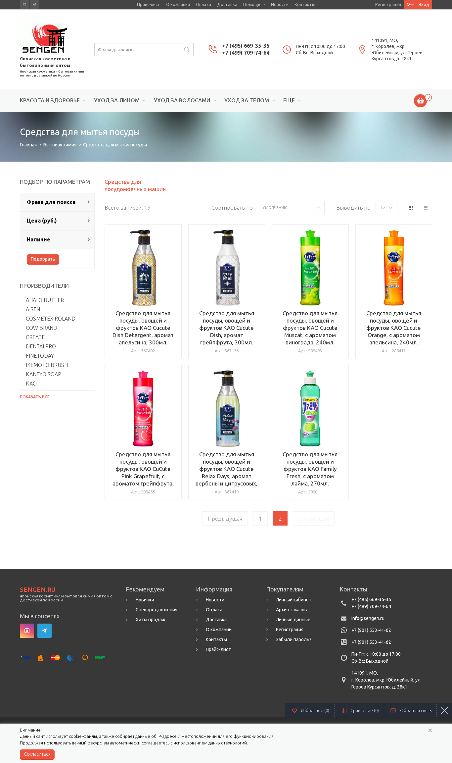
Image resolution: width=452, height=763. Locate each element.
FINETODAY (40, 356)
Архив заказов (291, 609)
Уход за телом (246, 100)
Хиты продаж (150, 619)
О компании (178, 4)
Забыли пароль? (293, 639)
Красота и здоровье (50, 100)
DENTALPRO (41, 346)
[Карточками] (410, 207)
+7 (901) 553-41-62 (371, 630)
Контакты (304, 4)
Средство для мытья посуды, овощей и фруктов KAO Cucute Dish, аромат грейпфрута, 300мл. (226, 327)
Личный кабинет (293, 599)
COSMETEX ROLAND (50, 319)
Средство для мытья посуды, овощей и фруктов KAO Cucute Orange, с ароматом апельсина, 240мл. (393, 327)
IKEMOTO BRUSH (47, 365)
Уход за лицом (117, 100)
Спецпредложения (156, 609)
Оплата (203, 4)
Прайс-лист (148, 4)
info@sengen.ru (367, 618)
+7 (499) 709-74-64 (245, 53)
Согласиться (37, 754)
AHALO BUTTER (45, 300)
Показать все (35, 397)
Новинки (145, 599)
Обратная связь (415, 710)
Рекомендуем (145, 589)
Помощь (251, 4)
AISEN (33, 309)
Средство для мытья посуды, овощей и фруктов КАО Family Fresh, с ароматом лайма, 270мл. (310, 468)
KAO (31, 383)
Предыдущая (225, 518)
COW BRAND (41, 328)
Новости (280, 4)
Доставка (227, 4)
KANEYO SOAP (43, 374)
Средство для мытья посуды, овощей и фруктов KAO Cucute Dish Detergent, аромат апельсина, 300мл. (143, 327)
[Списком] (425, 207)
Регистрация (388, 4)
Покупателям (284, 589)
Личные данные (293, 619)
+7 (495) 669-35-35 (245, 46)
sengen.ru (38, 589)
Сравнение (364, 710)
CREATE (35, 337)
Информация (214, 589)
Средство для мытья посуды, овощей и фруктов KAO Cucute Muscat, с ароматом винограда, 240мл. (310, 327)
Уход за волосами (182, 100)
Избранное (315, 710)
